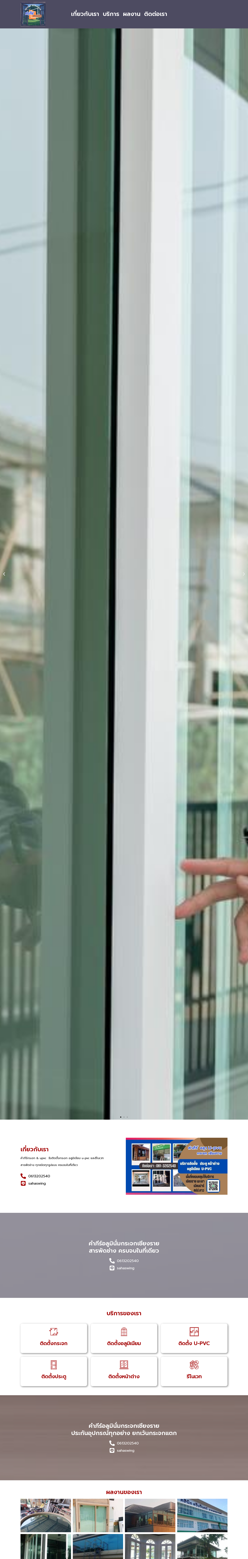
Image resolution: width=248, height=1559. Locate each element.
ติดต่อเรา (155, 14)
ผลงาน (132, 14)
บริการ (111, 14)
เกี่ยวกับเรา (85, 14)
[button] (4, 574)
